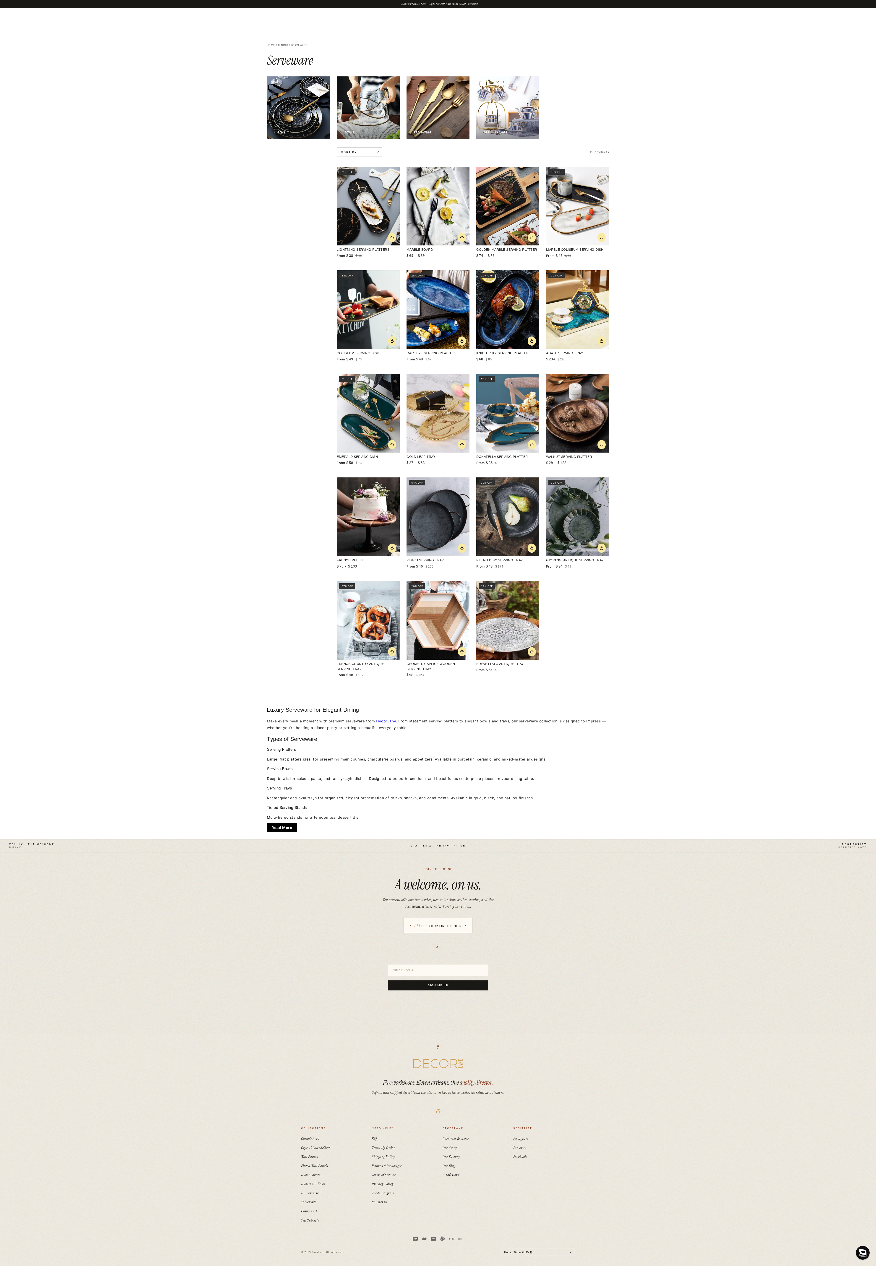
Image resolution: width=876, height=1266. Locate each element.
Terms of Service (384, 1174)
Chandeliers (310, 1138)
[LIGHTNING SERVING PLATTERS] (368, 206)
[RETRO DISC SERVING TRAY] (507, 516)
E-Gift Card (451, 1174)
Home (271, 45)
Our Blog (449, 1165)
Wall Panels (309, 1156)
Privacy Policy (383, 1184)
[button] (863, 1253)
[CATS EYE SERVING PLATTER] (438, 309)
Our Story (450, 1147)
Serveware (299, 45)
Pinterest (519, 1147)
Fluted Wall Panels (314, 1165)
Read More (281, 827)
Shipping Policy (383, 1156)
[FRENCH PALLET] (368, 516)
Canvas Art (309, 1211)
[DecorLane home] (438, 1063)
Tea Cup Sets (310, 1220)
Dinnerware (310, 1193)
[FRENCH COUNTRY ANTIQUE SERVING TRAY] (368, 620)
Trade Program (383, 1193)
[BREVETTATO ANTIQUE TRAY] (507, 620)
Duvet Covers (310, 1174)
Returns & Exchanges (387, 1165)
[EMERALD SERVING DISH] (368, 413)
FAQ (374, 1138)
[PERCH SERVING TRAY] (438, 516)
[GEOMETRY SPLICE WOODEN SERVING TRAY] (438, 620)
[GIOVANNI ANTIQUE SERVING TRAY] (577, 516)
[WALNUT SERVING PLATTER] (577, 413)
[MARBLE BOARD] (438, 206)
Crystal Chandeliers (315, 1147)
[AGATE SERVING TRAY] (577, 309)
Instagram (520, 1138)
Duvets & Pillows (313, 1184)
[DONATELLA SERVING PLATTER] (507, 413)
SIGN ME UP (438, 985)
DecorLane (386, 721)
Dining (283, 45)
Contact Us (379, 1202)
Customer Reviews (456, 1138)
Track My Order (383, 1147)
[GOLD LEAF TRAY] (438, 413)
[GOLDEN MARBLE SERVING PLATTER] (507, 206)
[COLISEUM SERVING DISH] (368, 309)
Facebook (520, 1156)
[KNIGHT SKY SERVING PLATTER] (507, 309)
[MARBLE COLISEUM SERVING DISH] (577, 206)
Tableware (308, 1202)
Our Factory (451, 1156)
